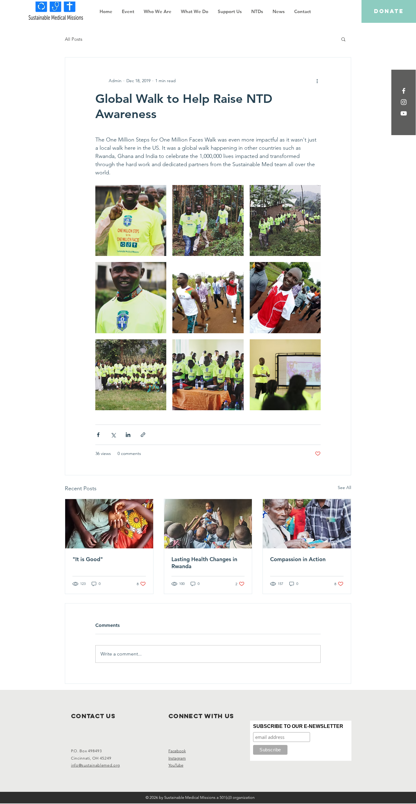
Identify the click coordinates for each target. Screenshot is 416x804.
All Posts (73, 39)
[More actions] (317, 80)
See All (344, 487)
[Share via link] (143, 435)
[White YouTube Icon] (403, 113)
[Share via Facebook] (98, 435)
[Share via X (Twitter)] (113, 435)
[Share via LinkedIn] (128, 435)
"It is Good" (87, 559)
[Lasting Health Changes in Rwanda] (208, 523)
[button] (157, 11)
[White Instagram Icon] (403, 102)
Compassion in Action (298, 559)
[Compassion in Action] (307, 523)
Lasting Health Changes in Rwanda (204, 563)
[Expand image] (130, 220)
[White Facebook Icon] (403, 91)
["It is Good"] (109, 523)
